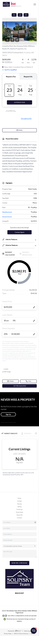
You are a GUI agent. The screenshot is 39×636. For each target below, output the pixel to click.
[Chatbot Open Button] (34, 631)
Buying (19, 504)
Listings (19, 501)
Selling (19, 506)
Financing (19, 509)
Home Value (19, 512)
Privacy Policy (8, 633)
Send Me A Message (19, 563)
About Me (19, 515)
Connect (19, 517)
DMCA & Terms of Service (21, 633)
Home (19, 498)
